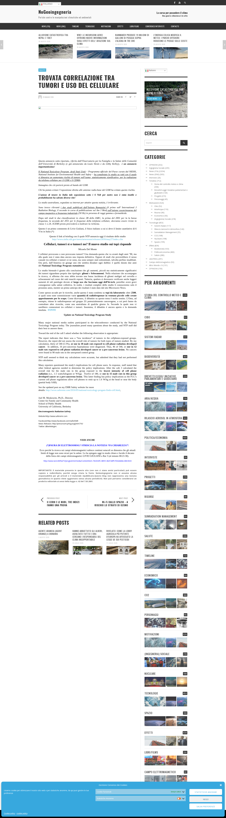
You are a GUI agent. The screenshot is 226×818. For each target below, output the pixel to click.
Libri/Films (153, 259)
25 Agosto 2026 (121, 44)
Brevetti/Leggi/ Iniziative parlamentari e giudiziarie (161, 377)
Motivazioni (154, 203)
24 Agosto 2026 (159, 44)
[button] (220, 785)
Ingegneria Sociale (157, 168)
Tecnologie (154, 222)
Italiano (47, 4)
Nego (206, 799)
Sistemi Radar (160, 226)
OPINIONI (153, 165)
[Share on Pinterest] (135, 96)
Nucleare (158, 238)
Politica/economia (162, 252)
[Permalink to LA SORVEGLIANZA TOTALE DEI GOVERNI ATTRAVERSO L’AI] (171, 662)
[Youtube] (179, 2)
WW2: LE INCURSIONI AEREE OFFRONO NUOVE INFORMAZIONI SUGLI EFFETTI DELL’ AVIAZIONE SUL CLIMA (55, 39)
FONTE (52, 310)
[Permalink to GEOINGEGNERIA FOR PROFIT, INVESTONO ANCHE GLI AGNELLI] (182, 583)
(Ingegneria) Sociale (162, 219)
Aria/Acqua (158, 209)
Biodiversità (159, 249)
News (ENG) (154, 174)
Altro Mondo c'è (156, 265)
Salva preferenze (206, 806)
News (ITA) (154, 171)
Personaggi (159, 199)
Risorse (157, 212)
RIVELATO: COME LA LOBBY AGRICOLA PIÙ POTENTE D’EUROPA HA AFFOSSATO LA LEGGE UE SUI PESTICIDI (119, 535)
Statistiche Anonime (206, 792)
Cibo (156, 206)
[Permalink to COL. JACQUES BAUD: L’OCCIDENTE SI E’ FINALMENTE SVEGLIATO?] (171, 465)
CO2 (156, 235)
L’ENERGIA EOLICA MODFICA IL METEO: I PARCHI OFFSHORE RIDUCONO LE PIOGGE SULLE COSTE (132, 37)
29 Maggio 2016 (48, 97)
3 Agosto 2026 (43, 537)
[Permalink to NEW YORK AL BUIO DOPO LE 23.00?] (171, 583)
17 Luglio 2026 (111, 543)
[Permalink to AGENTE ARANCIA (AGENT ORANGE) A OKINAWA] (53, 547)
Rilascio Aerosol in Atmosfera (166, 229)
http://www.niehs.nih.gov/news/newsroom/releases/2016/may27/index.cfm (87, 239)
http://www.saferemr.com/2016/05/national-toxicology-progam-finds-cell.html (83, 390)
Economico (159, 215)
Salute (42, 69)
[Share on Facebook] (126, 96)
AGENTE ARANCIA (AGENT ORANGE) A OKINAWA (50, 532)
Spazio (157, 242)
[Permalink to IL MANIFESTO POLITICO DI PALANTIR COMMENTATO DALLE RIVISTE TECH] (182, 662)
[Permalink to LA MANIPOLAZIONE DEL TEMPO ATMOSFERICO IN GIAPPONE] (182, 306)
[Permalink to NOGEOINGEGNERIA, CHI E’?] (155, 465)
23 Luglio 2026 (77, 543)
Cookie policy (9, 813)
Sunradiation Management (165, 232)
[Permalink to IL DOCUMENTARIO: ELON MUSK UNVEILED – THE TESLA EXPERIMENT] (182, 760)
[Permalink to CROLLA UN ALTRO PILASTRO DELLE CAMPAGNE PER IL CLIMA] (182, 603)
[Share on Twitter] (130, 96)
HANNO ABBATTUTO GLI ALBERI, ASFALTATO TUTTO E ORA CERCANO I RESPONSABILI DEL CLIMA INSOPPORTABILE (87, 535)
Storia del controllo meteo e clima (168, 184)
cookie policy (21, 813)
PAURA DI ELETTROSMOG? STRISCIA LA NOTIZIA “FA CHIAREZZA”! (89, 445)
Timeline (152, 181)
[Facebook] (174, 2)
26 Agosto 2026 (44, 47)
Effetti (151, 245)
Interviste (153, 177)
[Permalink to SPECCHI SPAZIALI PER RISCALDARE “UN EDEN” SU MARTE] (171, 721)
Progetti (157, 196)
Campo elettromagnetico (159, 262)
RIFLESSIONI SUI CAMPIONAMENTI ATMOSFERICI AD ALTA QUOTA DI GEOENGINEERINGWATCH (169, 37)
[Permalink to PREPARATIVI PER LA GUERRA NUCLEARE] (155, 682)
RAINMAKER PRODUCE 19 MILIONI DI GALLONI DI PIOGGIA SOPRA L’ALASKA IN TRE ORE (94, 37)
